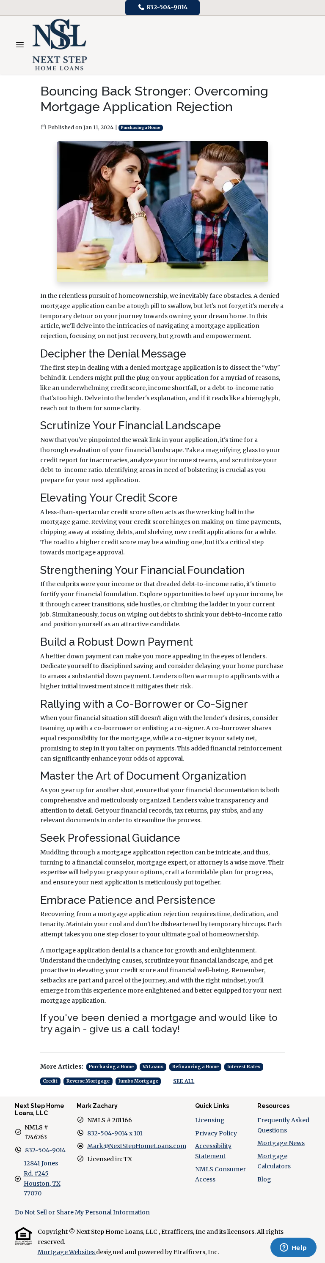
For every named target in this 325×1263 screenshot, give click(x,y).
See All (183, 1081)
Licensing (210, 1120)
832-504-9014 (166, 7)
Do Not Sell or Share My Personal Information (82, 1212)
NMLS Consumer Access (220, 1174)
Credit (50, 1081)
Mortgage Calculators (274, 1161)
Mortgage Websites (67, 1252)
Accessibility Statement (213, 1151)
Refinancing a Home (195, 1066)
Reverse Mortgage (88, 1081)
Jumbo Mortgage (138, 1081)
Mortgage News (281, 1143)
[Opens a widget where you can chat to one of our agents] (293, 1248)
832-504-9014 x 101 (115, 1133)
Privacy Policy (216, 1133)
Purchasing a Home (140, 127)
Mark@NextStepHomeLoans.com (136, 1146)
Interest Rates (243, 1066)
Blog (264, 1179)
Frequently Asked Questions (283, 1125)
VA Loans (153, 1066)
